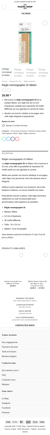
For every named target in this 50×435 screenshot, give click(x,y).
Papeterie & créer (15, 81)
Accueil (4, 81)
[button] (4, 7)
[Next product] (4, 90)
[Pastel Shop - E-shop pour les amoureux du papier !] (25, 7)
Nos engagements (10, 342)
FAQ (4, 375)
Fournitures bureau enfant (37, 131)
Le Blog (5, 399)
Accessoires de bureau (19, 131)
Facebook (6, 408)
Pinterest (5, 413)
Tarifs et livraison (9, 352)
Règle (20, 133)
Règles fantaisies (29, 81)
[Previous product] (9, 90)
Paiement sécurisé (10, 347)
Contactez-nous (8, 380)
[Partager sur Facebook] (8, 139)
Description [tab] (7, 153)
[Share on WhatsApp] (4, 139)
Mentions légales (9, 356)
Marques (5, 384)
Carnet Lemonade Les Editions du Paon (12, 282)
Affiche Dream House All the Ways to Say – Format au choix (37, 283)
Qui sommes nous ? (10, 370)
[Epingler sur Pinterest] (17, 139)
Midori (15, 133)
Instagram (6, 403)
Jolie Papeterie (7, 133)
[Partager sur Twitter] (13, 139)
